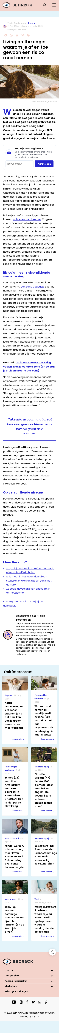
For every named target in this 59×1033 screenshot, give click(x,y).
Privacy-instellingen (16, 991)
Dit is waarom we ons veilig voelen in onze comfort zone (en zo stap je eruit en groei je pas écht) (29, 366)
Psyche (31, 23)
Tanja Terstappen (16, 23)
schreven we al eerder (27, 219)
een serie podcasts (32, 286)
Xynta (35, 1016)
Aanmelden (44, 164)
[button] (49, 971)
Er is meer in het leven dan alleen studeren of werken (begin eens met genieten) (29, 580)
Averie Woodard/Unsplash (44, 101)
